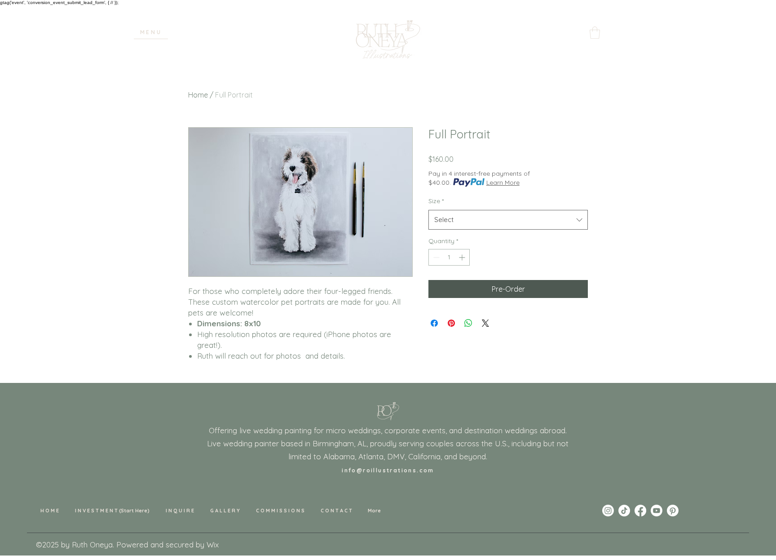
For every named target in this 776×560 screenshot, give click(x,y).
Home (198, 94)
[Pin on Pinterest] (451, 323)
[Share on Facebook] (434, 323)
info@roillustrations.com (388, 470)
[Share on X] (485, 323)
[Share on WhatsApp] (468, 323)
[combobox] (508, 220)
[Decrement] (435, 257)
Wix (213, 544)
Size (436, 201)
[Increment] (462, 257)
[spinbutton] (449, 257)
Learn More (503, 182)
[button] (151, 32)
